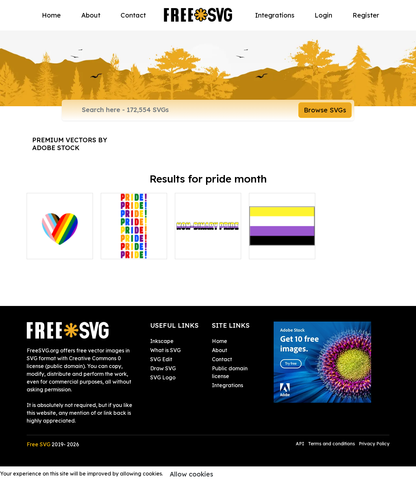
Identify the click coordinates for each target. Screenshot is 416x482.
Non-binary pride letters (208, 246)
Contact (133, 15)
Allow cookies (191, 474)
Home (51, 15)
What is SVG (165, 350)
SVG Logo (163, 377)
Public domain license (230, 372)
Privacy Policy (374, 444)
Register (366, 15)
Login (323, 15)
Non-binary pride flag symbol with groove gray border (282, 242)
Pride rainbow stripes (133, 246)
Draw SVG (163, 368)
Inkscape (162, 341)
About (90, 15)
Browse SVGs (325, 110)
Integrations (274, 15)
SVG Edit (161, 359)
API (301, 444)
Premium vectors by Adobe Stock (69, 144)
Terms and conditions (331, 444)
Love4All (45, 250)
